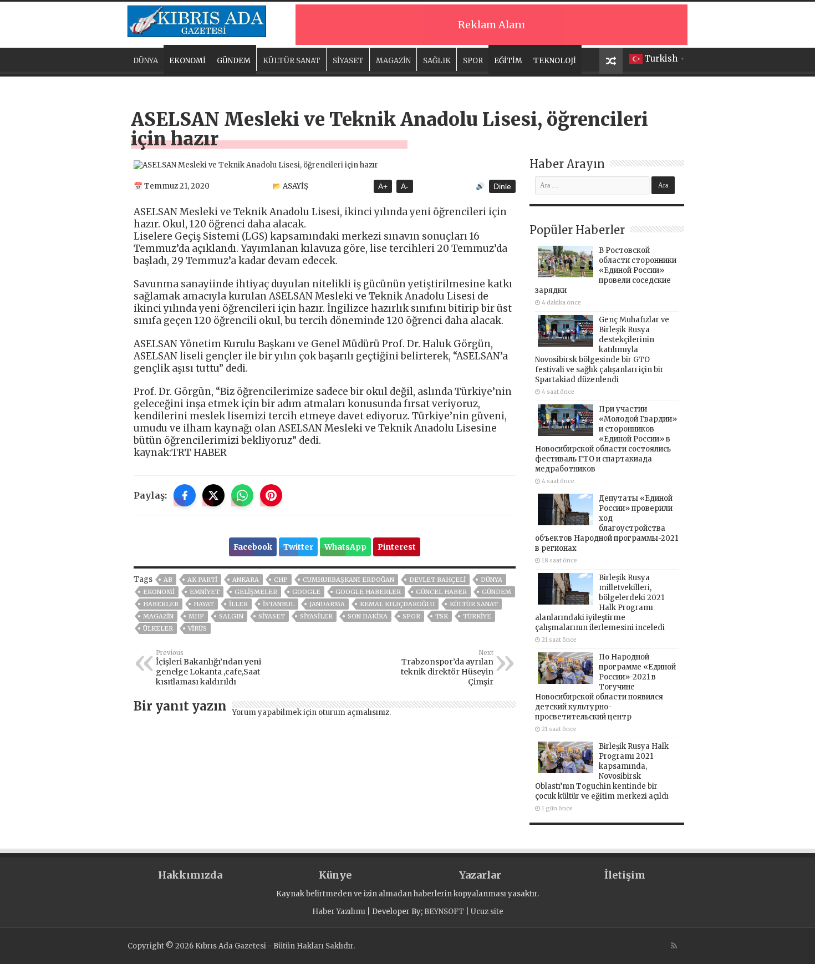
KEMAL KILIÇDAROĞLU (397, 604)
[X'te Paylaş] (213, 495)
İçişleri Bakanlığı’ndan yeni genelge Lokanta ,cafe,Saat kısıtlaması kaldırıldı (208, 668)
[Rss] (674, 945)
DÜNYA (145, 60)
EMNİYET (205, 592)
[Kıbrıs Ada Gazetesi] (197, 19)
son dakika (368, 616)
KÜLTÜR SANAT (291, 60)
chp (281, 580)
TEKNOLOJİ (554, 60)
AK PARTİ (202, 580)
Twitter (298, 547)
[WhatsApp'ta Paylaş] (242, 495)
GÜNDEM (234, 60)
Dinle (502, 186)
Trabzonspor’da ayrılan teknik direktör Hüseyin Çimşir (447, 668)
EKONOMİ (187, 60)
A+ (383, 186)
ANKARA (245, 580)
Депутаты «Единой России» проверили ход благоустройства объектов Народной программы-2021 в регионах (606, 523)
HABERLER (161, 604)
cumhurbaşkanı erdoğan (348, 580)
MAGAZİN (393, 60)
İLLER (238, 604)
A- (405, 186)
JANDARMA (327, 604)
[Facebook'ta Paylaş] (185, 495)
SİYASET (348, 60)
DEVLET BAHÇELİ (437, 580)
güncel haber (441, 592)
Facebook (252, 547)
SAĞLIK (437, 60)
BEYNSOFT (444, 911)
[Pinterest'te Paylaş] (271, 495)
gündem (496, 592)
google (306, 592)
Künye (335, 875)
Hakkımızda (190, 875)
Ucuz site (487, 911)
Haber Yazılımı (338, 911)
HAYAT (203, 604)
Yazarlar (480, 875)
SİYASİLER (316, 616)
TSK (441, 616)
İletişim (624, 875)
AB (168, 580)
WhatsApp (345, 547)
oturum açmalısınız (353, 712)
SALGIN (231, 616)
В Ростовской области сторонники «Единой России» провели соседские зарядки (605, 270)
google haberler (368, 592)
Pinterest (397, 547)
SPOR (473, 60)
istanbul (278, 604)
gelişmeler (256, 592)
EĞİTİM (508, 60)
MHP (196, 616)
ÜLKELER (158, 628)
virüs (197, 628)
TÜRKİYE (477, 616)
